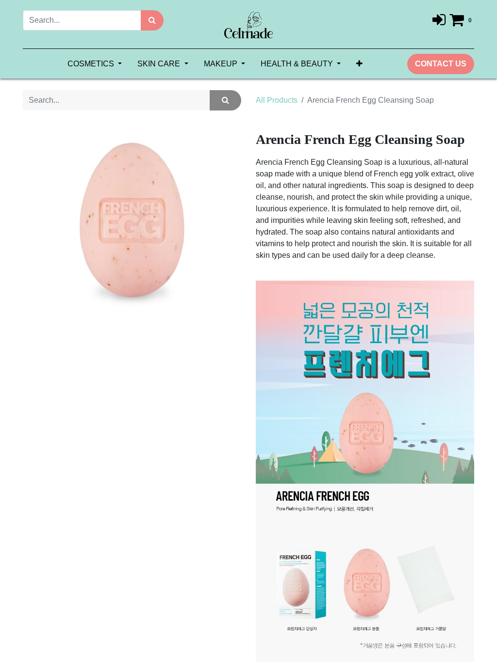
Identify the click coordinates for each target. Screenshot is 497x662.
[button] (359, 64)
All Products (277, 100)
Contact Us (440, 64)
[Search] (152, 20)
